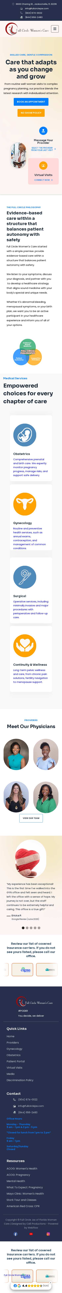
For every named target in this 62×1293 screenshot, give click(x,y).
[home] (26, 28)
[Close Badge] (50, 1282)
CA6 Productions (36, 1223)
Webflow (33, 1227)
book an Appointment (31, 101)
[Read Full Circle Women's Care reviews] (17, 1275)
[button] (55, 28)
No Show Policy (31, 112)
